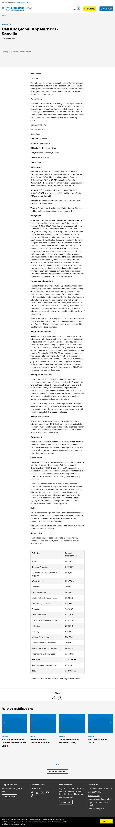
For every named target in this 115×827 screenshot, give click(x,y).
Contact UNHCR (95, 792)
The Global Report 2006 (98, 741)
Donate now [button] (9, 796)
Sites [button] (78, 9)
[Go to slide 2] (59, 765)
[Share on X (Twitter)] (54, 698)
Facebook (31, 792)
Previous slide (4, 723)
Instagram (37, 792)
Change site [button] (21, 2)
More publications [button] (57, 771)
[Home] (13, 9)
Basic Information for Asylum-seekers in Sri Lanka (14, 743)
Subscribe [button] (65, 802)
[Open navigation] (3, 8)
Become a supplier (96, 808)
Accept (106, 821)
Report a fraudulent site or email (99, 803)
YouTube (47, 792)
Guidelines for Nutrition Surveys (40, 741)
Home (4, 15)
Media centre (94, 795)
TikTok (31, 795)
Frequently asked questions (100, 788)
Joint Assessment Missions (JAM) (69, 741)
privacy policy (36, 822)
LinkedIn (37, 795)
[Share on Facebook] (60, 698)
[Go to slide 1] (57, 765)
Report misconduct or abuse (100, 799)
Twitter (42, 792)
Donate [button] (91, 8)
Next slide (111, 723)
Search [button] (74, 9)
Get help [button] (107, 8)
